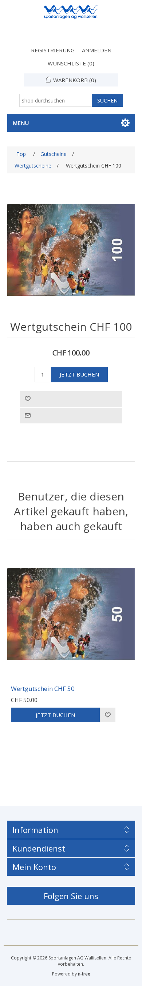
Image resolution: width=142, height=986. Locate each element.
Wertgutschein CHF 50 (43, 688)
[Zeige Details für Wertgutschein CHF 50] (71, 614)
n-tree (84, 974)
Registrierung (53, 50)
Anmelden (96, 50)
